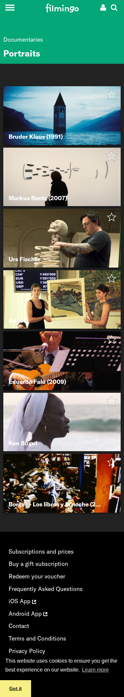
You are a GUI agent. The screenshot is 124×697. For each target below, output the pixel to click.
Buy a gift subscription (38, 564)
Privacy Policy (27, 651)
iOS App (20, 601)
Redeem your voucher (37, 576)
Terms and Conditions (37, 638)
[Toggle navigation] (10, 7)
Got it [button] (15, 688)
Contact (19, 626)
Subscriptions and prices (41, 551)
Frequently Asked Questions (46, 589)
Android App (26, 613)
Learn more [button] (95, 670)
